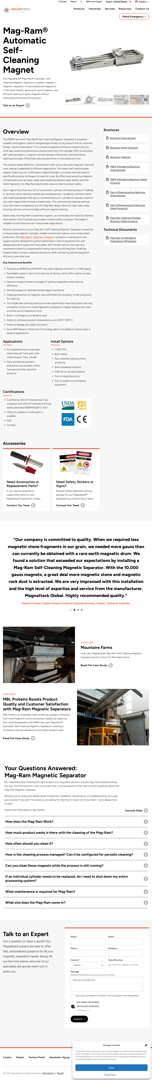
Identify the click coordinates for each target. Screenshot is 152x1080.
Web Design (48, 1073)
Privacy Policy (110, 1074)
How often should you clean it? (29, 843)
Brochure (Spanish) (120, 157)
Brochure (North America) (124, 147)
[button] (146, 1045)
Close (111, 1067)
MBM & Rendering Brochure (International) (125, 168)
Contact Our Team (18, 505)
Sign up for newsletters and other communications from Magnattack (107, 995)
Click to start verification (88, 1006)
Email (110, 937)
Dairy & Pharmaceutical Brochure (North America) (127, 207)
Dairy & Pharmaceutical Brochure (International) (127, 194)
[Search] (81, 1)
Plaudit (60, 1073)
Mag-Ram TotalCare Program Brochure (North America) (125, 220)
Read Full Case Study (94, 665)
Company (112, 948)
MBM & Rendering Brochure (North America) (128, 181)
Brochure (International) (123, 138)
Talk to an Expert (13, 105)
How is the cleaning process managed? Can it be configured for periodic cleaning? (69, 854)
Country (75, 960)
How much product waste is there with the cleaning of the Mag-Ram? (59, 833)
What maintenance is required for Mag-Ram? (40, 891)
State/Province (115, 960)
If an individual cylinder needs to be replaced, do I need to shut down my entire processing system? (66, 878)
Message (75, 972)
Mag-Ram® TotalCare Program (36, 237)
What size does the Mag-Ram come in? (35, 902)
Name (73, 937)
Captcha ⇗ (83, 1010)
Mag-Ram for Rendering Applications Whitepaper (123, 239)
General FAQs (133, 810)
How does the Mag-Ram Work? (29, 821)
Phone (74, 948)
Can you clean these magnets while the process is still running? (54, 865)
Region (109, 1)
